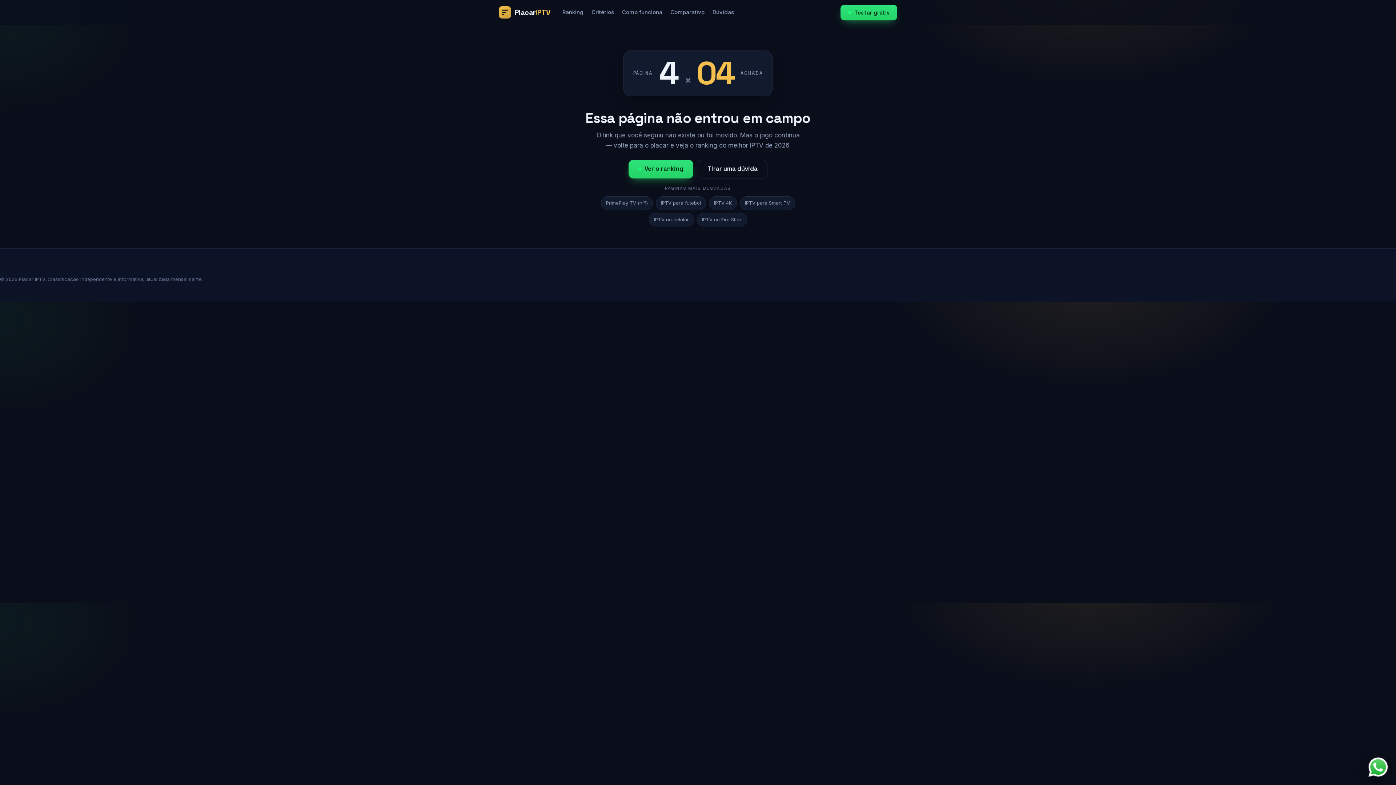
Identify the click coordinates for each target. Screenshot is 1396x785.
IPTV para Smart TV (767, 203)
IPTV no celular (671, 219)
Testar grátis (872, 12)
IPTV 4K (723, 203)
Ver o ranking (664, 169)
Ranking (572, 12)
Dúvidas (723, 12)
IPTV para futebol (681, 203)
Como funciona (642, 12)
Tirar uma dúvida (732, 169)
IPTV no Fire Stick (722, 219)
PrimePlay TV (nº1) (627, 203)
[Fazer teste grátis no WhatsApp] (1378, 767)
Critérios (602, 12)
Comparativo (687, 12)
